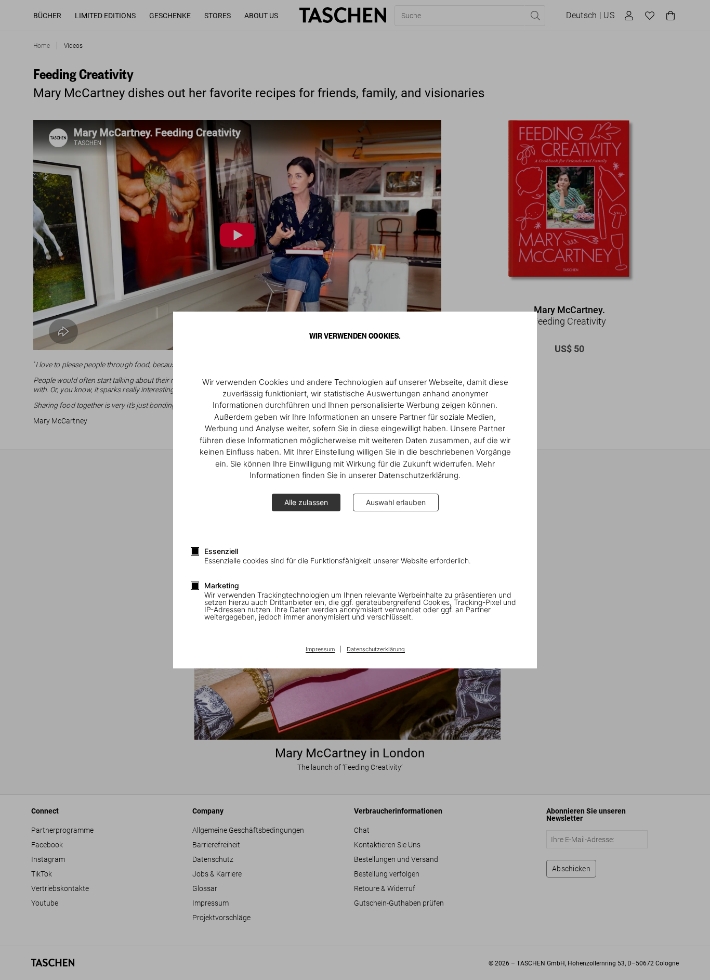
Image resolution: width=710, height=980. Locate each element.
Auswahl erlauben (396, 502)
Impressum (320, 650)
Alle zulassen (306, 502)
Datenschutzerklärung (376, 650)
